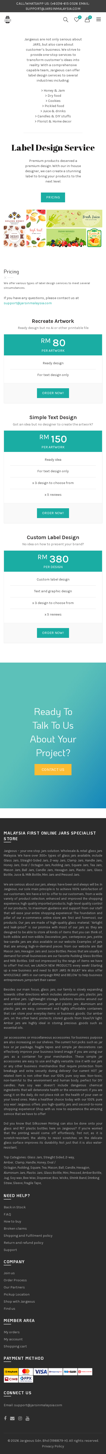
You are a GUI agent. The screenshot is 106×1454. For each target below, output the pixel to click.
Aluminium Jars (14, 1173)
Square (35, 1167)
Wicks (63, 1178)
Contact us (53, 769)
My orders (12, 1332)
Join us (9, 1273)
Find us (9, 1309)
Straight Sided (53, 1157)
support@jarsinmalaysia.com (28, 303)
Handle (31, 1162)
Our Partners (14, 1287)
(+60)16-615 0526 (64, 3)
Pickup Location (17, 1294)
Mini (66, 1173)
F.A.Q (7, 1214)
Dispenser (44, 1178)
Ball (61, 1167)
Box (55, 1178)
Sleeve (18, 1183)
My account (13, 1339)
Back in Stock (15, 1207)
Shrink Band (78, 1178)
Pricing (53, 197)
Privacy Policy (53, 1446)
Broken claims (15, 1228)
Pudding (23, 1167)
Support (10, 1250)
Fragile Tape (32, 1183)
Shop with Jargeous (19, 1301)
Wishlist (79, 17)
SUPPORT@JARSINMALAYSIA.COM (53, 9)
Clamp (20, 1162)
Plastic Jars (35, 1173)
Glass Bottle (53, 1173)
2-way (69, 1157)
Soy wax (16, 1178)
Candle (70, 1167)
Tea (44, 1167)
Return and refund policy (23, 1243)
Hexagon (82, 1167)
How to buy (12, 1221)
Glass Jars (34, 1157)
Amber (8, 1162)
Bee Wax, (29, 1178)
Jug (6, 1178)
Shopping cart (15, 1346)
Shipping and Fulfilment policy (28, 1236)
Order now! (53, 393)
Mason (52, 1167)
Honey (41, 1162)
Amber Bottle (91, 1173)
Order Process (15, 1280)
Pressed (75, 1173)
